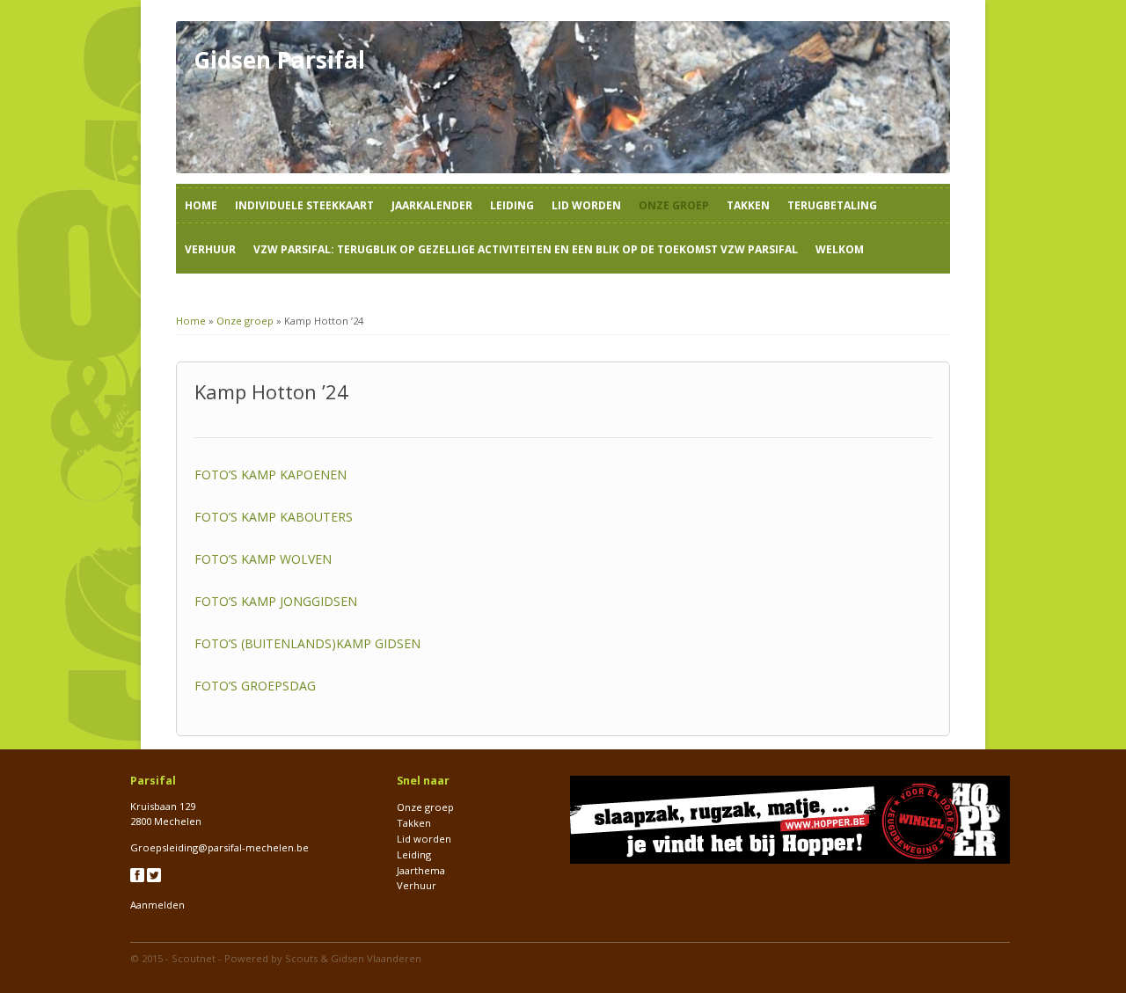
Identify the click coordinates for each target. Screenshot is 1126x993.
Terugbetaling (832, 205)
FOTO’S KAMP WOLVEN (263, 559)
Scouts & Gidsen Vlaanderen (353, 958)
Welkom (839, 249)
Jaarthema (421, 870)
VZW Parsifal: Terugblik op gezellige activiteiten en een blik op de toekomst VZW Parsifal (525, 249)
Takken (748, 205)
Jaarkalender (431, 205)
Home (201, 205)
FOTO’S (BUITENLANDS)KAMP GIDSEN (307, 643)
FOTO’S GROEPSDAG (255, 685)
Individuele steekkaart (304, 205)
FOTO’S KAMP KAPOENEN (270, 474)
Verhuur (210, 249)
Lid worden (586, 205)
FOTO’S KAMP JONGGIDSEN (275, 601)
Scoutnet (194, 958)
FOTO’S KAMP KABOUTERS (273, 516)
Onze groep (674, 205)
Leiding (512, 205)
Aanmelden (157, 904)
